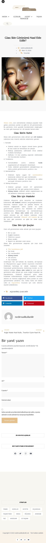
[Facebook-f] (17, 539)
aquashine (14, 292)
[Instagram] (3, 1)
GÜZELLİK (17, 17)
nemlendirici (37, 175)
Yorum (4, 352)
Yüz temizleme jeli (15, 249)
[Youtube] (31, 453)
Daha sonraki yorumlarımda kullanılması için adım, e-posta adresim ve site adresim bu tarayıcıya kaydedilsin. (21, 413)
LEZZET (27, 17)
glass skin (23, 292)
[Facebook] (15, 453)
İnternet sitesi (6, 400)
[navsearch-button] (7, 24)
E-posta (5, 390)
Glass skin (8, 123)
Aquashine (16, 283)
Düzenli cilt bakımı (29, 217)
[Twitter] (20, 453)
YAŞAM (39, 17)
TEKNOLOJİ (24, 19)
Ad (3, 381)
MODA (4, 17)
